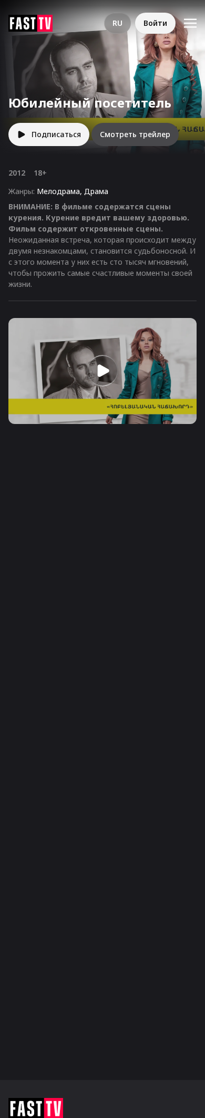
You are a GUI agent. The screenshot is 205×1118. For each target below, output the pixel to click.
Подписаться (56, 134)
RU (117, 23)
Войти (155, 23)
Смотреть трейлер (135, 134)
